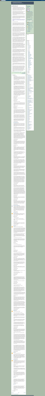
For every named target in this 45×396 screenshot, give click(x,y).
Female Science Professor (16, 205)
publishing (24, 73)
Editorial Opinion (29, 63)
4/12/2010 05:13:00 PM (16, 264)
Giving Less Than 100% (30, 57)
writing (27, 129)
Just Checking (29, 65)
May (28, 50)
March (28, 68)
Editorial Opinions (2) (30, 62)
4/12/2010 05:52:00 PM (16, 282)
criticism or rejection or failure (30, 91)
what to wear (28, 125)
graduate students (29, 101)
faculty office (28, 96)
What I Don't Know (29, 55)
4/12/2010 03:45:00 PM (16, 256)
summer (28, 119)
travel (27, 123)
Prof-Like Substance (30, 28)
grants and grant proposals (29, 102)
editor (22, 73)
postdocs (28, 111)
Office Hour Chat (29, 67)
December (29, 45)
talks (27, 120)
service (28, 117)
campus (28, 85)
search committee (29, 116)
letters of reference (29, 105)
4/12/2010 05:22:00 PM (16, 268)
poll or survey (28, 110)
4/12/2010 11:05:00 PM (16, 351)
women (28, 126)
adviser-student (28, 79)
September (29, 47)
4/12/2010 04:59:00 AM (16, 121)
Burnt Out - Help (29, 60)
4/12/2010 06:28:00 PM (16, 309)
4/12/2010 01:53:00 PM (16, 241)
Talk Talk (28, 59)
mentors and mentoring (29, 107)
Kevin (14, 352)
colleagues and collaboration (29, 88)
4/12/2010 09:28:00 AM (16, 183)
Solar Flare (29, 53)
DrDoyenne (15, 310)
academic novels (28, 76)
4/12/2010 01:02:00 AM (16, 99)
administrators (28, 78)
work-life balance (28, 128)
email (27, 94)
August (28, 48)
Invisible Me (29, 52)
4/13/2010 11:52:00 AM (16, 370)
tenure (27, 122)
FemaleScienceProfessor (17, 2)
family (27, 97)
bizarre (28, 82)
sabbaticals (28, 114)
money (28, 108)
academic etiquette (29, 75)
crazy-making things (29, 90)
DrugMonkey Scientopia (30, 25)
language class (28, 104)
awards (28, 81)
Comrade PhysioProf (16, 122)
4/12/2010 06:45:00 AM (16, 139)
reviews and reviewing (29, 113)
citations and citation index (29, 87)
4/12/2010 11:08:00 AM (16, 211)
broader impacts (28, 84)
